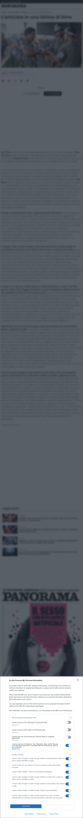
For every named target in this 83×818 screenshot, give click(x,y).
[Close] (79, 681)
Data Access (41, 814)
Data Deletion (29, 814)
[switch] (68, 722)
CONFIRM (26, 806)
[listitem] (41, 717)
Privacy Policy (53, 814)
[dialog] (41, 747)
